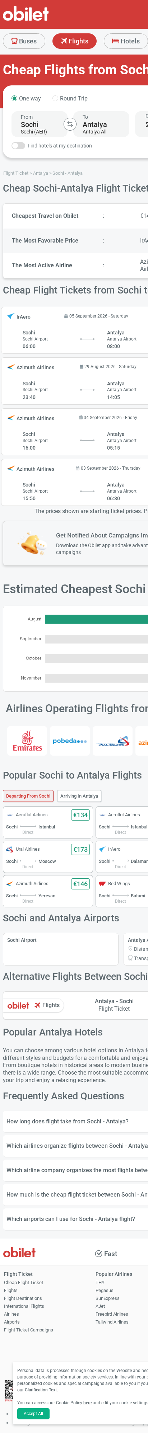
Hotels (129, 41)
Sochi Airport (22, 940)
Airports (12, 1322)
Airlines (11, 1314)
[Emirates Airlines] (27, 741)
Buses (27, 41)
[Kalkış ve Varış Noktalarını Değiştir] (70, 124)
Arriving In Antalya (79, 796)
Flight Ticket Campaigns (28, 1330)
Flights (77, 41)
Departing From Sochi (28, 796)
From (27, 117)
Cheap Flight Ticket (23, 1282)
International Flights (24, 1306)
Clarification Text (41, 1389)
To (85, 117)
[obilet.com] (43, 20)
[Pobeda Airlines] (70, 741)
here (87, 1402)
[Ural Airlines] (113, 741)
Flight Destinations (23, 1298)
